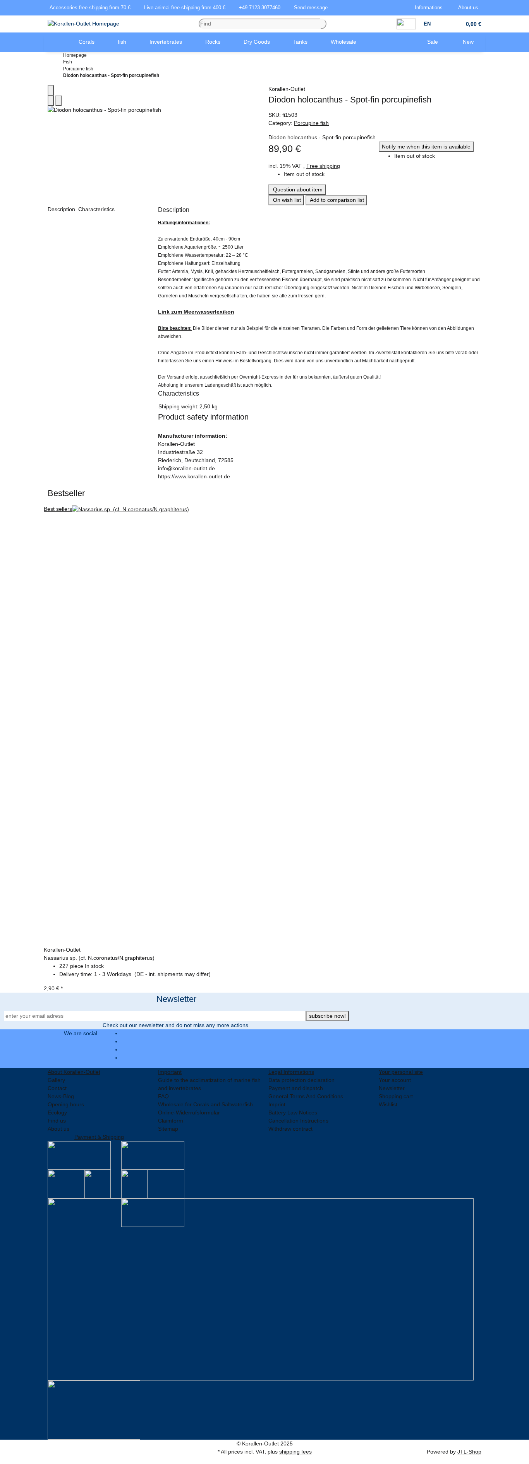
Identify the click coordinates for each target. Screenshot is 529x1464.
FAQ (163, 1096)
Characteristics (97, 209)
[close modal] (51, 90)
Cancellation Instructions (298, 1121)
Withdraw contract (290, 1129)
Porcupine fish (311, 123)
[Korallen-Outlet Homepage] (83, 23)
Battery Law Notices (292, 1112)
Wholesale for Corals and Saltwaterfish (205, 1104)
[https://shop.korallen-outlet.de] (55, 42)
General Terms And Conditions (305, 1096)
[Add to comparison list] (51, 101)
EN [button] (428, 24)
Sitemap (168, 1129)
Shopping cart (396, 1096)
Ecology (57, 1112)
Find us (57, 1121)
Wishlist (388, 1104)
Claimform (170, 1121)
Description (62, 209)
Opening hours (66, 1104)
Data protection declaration (301, 1080)
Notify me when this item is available (426, 146)
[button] (430, 8)
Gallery (56, 1080)
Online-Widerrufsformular (189, 1112)
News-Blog (61, 1096)
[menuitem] (55, 42)
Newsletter (392, 1088)
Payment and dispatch (295, 1088)
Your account (395, 1080)
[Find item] (323, 24)
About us (58, 1129)
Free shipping (323, 166)
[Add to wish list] (58, 101)
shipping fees (295, 1452)
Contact (57, 1088)
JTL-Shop (469, 1452)
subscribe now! (327, 1016)
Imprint (276, 1104)
